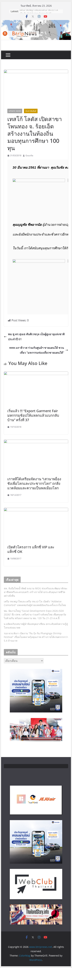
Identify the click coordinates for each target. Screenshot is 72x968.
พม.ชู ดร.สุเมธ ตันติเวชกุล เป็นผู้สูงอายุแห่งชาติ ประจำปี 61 (36, 336)
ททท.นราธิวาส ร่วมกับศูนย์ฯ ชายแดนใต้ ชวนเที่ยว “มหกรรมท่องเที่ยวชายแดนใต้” (36, 350)
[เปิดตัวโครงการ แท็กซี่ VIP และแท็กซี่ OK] (36, 510)
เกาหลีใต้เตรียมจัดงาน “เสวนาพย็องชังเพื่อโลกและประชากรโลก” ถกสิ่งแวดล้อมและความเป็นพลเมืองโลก (34, 483)
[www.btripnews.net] (36, 22)
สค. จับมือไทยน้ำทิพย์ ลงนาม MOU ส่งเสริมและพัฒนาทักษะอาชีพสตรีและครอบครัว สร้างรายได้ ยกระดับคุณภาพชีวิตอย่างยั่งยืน (35, 592)
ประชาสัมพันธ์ (30, 111)
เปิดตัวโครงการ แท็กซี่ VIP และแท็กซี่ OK (30, 549)
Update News (15, 111)
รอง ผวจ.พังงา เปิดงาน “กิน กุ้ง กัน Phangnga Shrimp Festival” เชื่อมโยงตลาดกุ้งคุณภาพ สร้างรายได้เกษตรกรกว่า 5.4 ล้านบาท (36, 637)
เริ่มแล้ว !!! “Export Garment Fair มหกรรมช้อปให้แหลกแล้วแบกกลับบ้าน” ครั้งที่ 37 (33, 415)
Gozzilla (29, 155)
